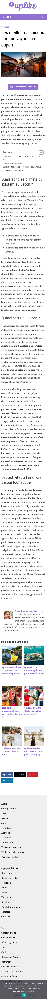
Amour (4, 823)
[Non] (43, 989)
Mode (4, 887)
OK (24, 995)
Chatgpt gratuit (9, 808)
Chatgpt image (8, 932)
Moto (4, 892)
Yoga (3, 927)
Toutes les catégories (11, 847)
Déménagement (9, 942)
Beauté (4, 818)
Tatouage (6, 897)
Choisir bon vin (8, 937)
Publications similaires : (15, 170)
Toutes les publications (12, 852)
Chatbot (5, 952)
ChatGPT (5, 916)
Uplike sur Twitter (10, 877)
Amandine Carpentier (26, 610)
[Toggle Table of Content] (40, 152)
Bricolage (6, 902)
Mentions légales (9, 856)
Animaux (5, 832)
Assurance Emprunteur (12, 971)
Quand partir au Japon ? (13, 163)
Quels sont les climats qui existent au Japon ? (22, 158)
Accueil (4, 803)
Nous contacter (8, 873)
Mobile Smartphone (10, 906)
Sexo (3, 947)
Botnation (6, 961)
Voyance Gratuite (9, 966)
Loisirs (4, 813)
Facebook (6, 882)
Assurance (6, 837)
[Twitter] (42, 611)
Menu (8, 17)
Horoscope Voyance (11, 956)
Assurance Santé (9, 976)
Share (8, 775)
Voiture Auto (7, 842)
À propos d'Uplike (9, 868)
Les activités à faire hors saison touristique (22, 166)
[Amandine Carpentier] (8, 614)
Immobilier (6, 827)
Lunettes (5, 911)
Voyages (5, 27)
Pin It (34, 775)
